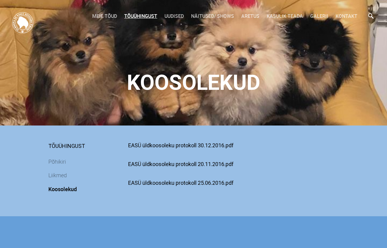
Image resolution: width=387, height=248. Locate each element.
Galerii (319, 16)
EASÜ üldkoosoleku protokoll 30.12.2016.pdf (181, 145)
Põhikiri (57, 161)
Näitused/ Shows (212, 16)
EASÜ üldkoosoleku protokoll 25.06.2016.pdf (181, 183)
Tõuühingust (140, 16)
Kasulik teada (285, 16)
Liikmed (57, 175)
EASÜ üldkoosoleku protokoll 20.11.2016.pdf (181, 164)
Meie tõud (104, 16)
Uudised (174, 16)
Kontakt (346, 16)
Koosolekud (62, 189)
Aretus (250, 16)
